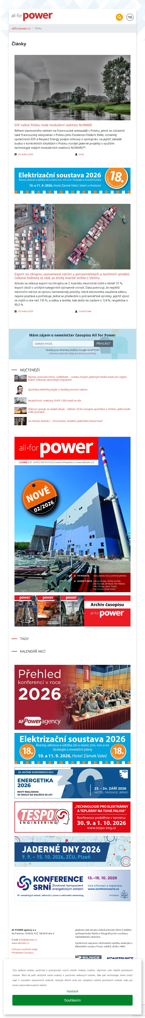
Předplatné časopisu (23, 952)
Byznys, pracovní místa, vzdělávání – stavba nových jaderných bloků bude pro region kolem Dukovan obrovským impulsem (77, 378)
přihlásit (103, 343)
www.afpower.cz (20, 943)
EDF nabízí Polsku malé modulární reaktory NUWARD (53, 125)
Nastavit (72, 991)
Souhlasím (72, 1000)
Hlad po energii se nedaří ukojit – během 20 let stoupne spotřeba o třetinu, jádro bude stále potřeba (79, 410)
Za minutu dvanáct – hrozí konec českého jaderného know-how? (65, 421)
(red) (81, 154)
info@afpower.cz (28, 939)
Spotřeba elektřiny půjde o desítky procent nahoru (58, 389)
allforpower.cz (21, 28)
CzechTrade (85, 311)
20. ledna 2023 (25, 154)
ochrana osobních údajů (61, 353)
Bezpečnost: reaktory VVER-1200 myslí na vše (54, 400)
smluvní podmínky (86, 353)
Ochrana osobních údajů (25, 949)
